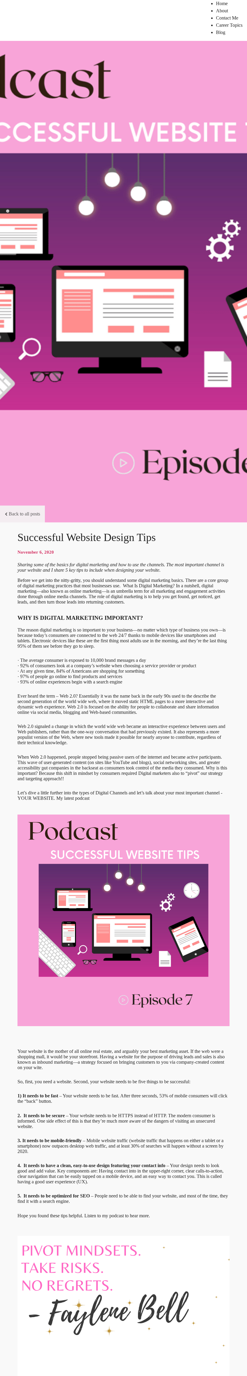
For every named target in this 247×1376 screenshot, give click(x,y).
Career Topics (229, 25)
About (222, 10)
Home (222, 3)
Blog (220, 32)
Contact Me (227, 17)
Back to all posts (24, 513)
